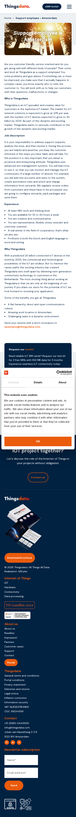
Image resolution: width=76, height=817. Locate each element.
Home (7, 18)
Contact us (38, 477)
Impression (10, 637)
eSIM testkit (52, 6)
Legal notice (11, 693)
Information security (16, 702)
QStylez (22, 571)
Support (9, 650)
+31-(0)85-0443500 (16, 723)
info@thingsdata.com (17, 727)
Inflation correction (15, 697)
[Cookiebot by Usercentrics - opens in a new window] (56, 372)
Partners (9, 642)
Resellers (9, 633)
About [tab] (62, 382)
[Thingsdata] (17, 6)
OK (38, 441)
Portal (11, 662)
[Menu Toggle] (69, 6)
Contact (9, 655)
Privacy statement (15, 684)
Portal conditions (14, 680)
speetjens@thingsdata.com (22, 326)
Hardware (10, 587)
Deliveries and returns (17, 689)
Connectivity (11, 591)
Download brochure (19, 557)
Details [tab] (38, 382)
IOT (6, 582)
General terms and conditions (21, 675)
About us (9, 628)
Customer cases (14, 646)
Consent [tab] (13, 382)
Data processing (14, 596)
